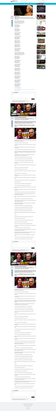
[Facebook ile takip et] (26, 407)
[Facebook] (12, 20)
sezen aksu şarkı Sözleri (31, 89)
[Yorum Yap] (12, 126)
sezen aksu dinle (24, 89)
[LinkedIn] (12, 22)
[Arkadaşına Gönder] (12, 23)
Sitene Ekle (26, 0)
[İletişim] (43, 3)
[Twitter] (12, 21)
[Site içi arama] (44, 3)
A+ (35, 16)
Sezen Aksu (18, 89)
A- (35, 17)
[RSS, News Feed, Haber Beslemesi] (28, 407)
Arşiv (24, 0)
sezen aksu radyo (27, 89)
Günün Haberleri (22, 0)
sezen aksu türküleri (21, 89)
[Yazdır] (12, 24)
